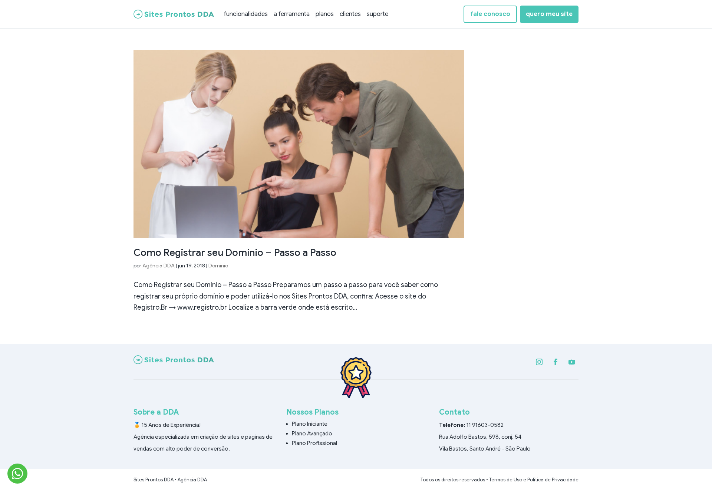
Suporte (377, 14)
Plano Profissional (314, 443)
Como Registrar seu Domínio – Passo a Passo (235, 252)
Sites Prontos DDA (154, 480)
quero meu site (549, 14)
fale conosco (490, 14)
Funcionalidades (246, 14)
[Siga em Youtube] (571, 362)
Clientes (350, 14)
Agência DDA (158, 265)
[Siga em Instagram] (539, 362)
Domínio (218, 265)
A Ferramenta (292, 14)
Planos (325, 14)
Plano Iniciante (309, 424)
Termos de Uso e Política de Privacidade (533, 480)
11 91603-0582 (485, 425)
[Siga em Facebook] (555, 362)
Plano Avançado (312, 433)
